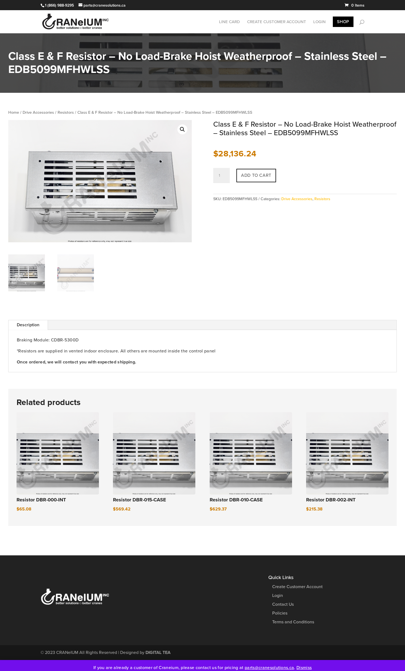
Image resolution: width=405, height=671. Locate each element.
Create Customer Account (276, 22)
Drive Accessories (38, 112)
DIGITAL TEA (158, 652)
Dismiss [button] (304, 667)
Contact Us (283, 604)
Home (13, 112)
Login (319, 22)
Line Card (229, 22)
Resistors (66, 112)
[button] (182, 129)
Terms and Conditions (293, 622)
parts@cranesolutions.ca (269, 667)
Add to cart (256, 175)
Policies (279, 613)
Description (28, 325)
